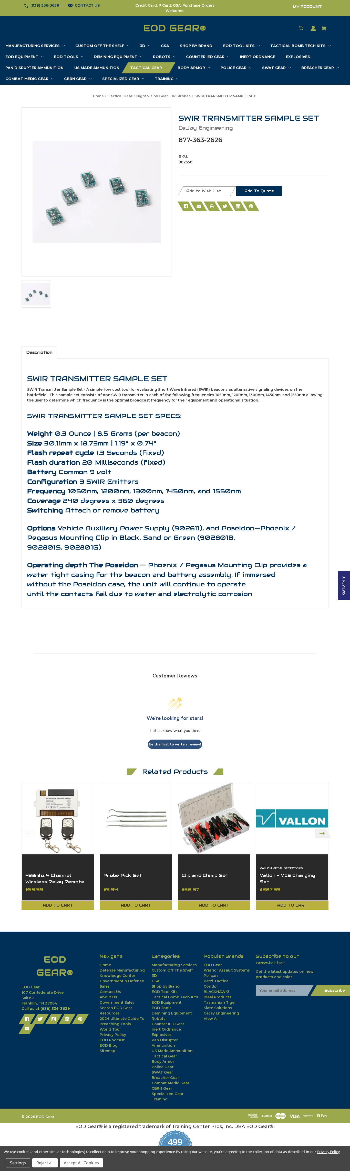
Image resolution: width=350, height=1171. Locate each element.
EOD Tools (161, 1008)
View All (211, 1018)
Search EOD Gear (116, 1008)
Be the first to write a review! (175, 744)
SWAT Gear (162, 1072)
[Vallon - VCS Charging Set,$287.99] (292, 818)
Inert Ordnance (166, 1029)
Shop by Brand (166, 986)
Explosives (162, 1034)
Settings (18, 1163)
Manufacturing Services (174, 965)
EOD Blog (109, 1045)
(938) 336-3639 (44, 5)
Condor (211, 986)
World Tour (110, 1029)
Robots (159, 1018)
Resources (110, 1013)
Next (323, 833)
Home (105, 965)
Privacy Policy (113, 1034)
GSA (155, 981)
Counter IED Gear (168, 1024)
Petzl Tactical (217, 981)
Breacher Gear (165, 1077)
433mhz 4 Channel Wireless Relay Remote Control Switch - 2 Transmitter (54, 885)
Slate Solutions (218, 1008)
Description (39, 352)
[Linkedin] (238, 206)
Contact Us (110, 991)
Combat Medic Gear (170, 1083)
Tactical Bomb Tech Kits (175, 997)
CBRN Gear (162, 1088)
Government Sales (117, 1002)
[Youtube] (27, 1028)
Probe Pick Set (123, 875)
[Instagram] (53, 1019)
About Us (108, 997)
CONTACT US (87, 5)
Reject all (45, 1163)
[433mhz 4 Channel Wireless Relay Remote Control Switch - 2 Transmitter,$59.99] (58, 818)
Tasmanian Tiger (220, 1002)
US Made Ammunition (172, 1051)
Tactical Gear (164, 1056)
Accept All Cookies (81, 1163)
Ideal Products (217, 997)
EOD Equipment (167, 1002)
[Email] (198, 206)
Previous (27, 833)
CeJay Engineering (221, 1013)
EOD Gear (213, 965)
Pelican (211, 975)
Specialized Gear (167, 1093)
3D (154, 975)
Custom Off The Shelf (172, 970)
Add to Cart (58, 905)
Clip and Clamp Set (205, 875)
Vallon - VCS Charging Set (287, 879)
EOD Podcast (112, 1040)
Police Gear (162, 1067)
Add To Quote (259, 191)
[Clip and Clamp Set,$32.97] (214, 818)
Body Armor (163, 1061)
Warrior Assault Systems (227, 970)
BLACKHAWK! (216, 991)
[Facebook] (185, 206)
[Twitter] (225, 206)
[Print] (211, 206)
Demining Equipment (172, 1013)
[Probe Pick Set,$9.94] (136, 818)
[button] (344, 585)
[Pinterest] (251, 206)
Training (160, 1099)
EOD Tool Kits (165, 991)
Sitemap (107, 1051)
